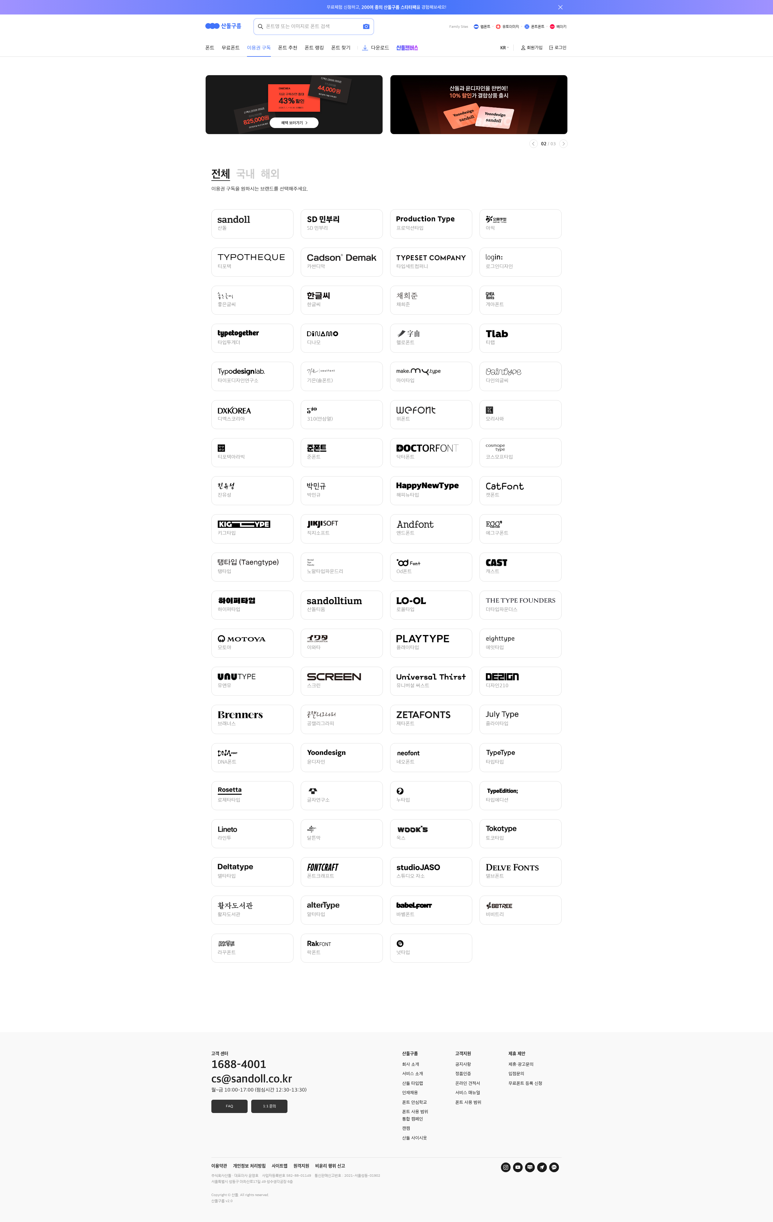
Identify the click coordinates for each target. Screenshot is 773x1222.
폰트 (209, 47)
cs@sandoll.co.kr (251, 1079)
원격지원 (301, 1166)
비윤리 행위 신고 (330, 1166)
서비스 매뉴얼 (467, 1093)
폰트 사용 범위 (468, 1102)
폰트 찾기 (341, 47)
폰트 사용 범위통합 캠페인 (415, 1115)
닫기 (560, 7)
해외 (270, 174)
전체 (220, 174)
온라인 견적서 (467, 1083)
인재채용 (410, 1093)
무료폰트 (231, 47)
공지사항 (463, 1064)
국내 (245, 174)
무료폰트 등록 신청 (525, 1083)
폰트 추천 (287, 47)
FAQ (229, 1106)
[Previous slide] (533, 144)
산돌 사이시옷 (414, 1138)
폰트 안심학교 (414, 1102)
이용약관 (219, 1166)
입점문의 (516, 1074)
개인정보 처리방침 (249, 1166)
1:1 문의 (269, 1106)
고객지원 (463, 1053)
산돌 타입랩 (412, 1083)
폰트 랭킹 (314, 47)
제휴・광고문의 (521, 1064)
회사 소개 (410, 1064)
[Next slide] (563, 144)
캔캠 (406, 1128)
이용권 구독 (259, 47)
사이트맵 (279, 1166)
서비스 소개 (412, 1074)
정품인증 (463, 1074)
